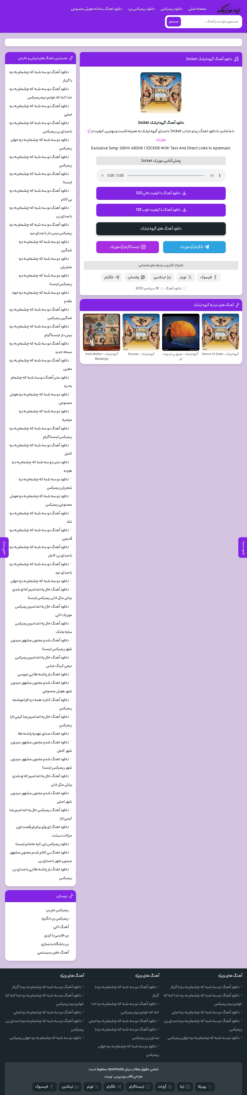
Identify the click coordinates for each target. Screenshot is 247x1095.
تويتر (90, 1087)
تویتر (182, 277)
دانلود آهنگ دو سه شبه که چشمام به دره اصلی (206, 1012)
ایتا (182, 1087)
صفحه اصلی (197, 9)
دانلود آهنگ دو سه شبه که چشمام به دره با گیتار (205, 987)
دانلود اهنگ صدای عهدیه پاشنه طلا (43, 733)
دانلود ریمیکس (171, 9)
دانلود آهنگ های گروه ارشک (160, 228)
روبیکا (202, 1087)
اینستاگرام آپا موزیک (124, 247)
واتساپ (133, 277)
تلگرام (108, 277)
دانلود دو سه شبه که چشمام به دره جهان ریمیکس (204, 1038)
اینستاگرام (136, 1087)
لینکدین (159, 277)
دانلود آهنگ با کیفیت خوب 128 (158, 210)
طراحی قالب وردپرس (128, 1077)
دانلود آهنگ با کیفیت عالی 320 (158, 193)
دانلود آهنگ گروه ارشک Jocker (209, 59)
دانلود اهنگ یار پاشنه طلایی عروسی (43, 674)
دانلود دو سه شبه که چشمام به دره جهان (39, 581)
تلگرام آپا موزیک (191, 247)
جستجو (173, 21)
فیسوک (206, 277)
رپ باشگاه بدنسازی (55, 944)
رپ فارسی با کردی (56, 935)
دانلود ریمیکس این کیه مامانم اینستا (42, 844)
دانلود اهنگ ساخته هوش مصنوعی (96, 9)
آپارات (162, 1087)
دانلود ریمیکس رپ (141, 9)
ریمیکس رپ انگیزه (55, 918)
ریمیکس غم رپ (57, 910)
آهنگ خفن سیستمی (53, 952)
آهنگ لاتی (61, 927)
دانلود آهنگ (173, 288)
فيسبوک (41, 1087)
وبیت (108, 1077)
